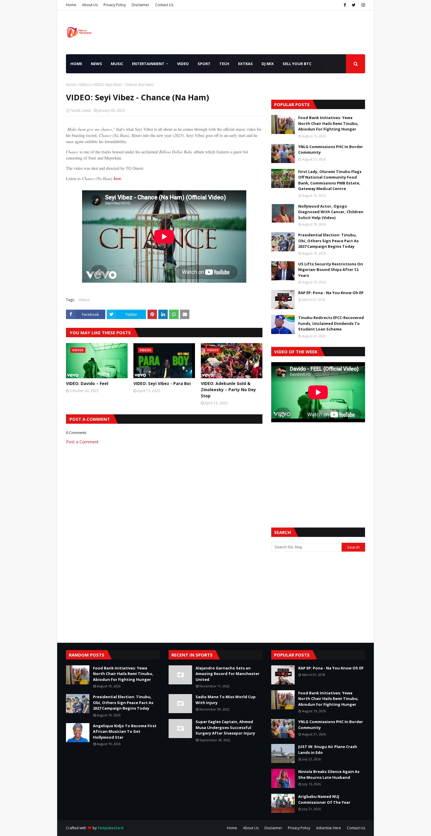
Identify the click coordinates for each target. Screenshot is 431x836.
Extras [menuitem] (245, 63)
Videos (85, 84)
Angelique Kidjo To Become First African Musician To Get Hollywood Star (125, 731)
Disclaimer (140, 4)
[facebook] (344, 5)
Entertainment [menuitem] (148, 63)
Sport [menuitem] (204, 63)
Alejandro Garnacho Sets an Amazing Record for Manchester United (227, 673)
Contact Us (164, 4)
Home (71, 4)
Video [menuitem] (183, 63)
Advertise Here (328, 827)
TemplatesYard (110, 827)
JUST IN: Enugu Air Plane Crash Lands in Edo (327, 749)
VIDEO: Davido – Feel (87, 383)
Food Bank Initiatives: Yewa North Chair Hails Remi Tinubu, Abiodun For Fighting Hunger (328, 123)
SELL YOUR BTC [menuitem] (297, 63)
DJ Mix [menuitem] (268, 63)
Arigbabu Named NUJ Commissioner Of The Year (324, 799)
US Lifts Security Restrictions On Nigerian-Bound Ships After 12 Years (330, 269)
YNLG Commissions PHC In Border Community (330, 149)
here (117, 179)
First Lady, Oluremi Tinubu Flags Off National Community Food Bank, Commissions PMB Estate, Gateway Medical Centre (330, 180)
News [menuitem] (96, 63)
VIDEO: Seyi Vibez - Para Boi (162, 383)
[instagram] (362, 5)
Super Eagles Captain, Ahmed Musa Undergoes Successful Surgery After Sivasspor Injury (225, 727)
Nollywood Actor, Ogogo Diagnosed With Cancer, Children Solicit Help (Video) (330, 212)
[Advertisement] (318, 467)
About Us (90, 4)
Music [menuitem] (117, 63)
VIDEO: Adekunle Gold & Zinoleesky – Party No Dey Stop (228, 390)
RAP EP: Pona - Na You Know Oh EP (331, 292)
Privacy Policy (114, 4)
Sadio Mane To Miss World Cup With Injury (226, 699)
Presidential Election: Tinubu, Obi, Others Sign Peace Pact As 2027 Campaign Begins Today (328, 240)
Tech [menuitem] (224, 63)
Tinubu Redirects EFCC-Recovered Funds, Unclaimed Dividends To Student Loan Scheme (331, 323)
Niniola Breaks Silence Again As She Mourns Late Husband (328, 774)
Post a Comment (82, 442)
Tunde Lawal (80, 110)
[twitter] (353, 5)
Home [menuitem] (76, 63)
